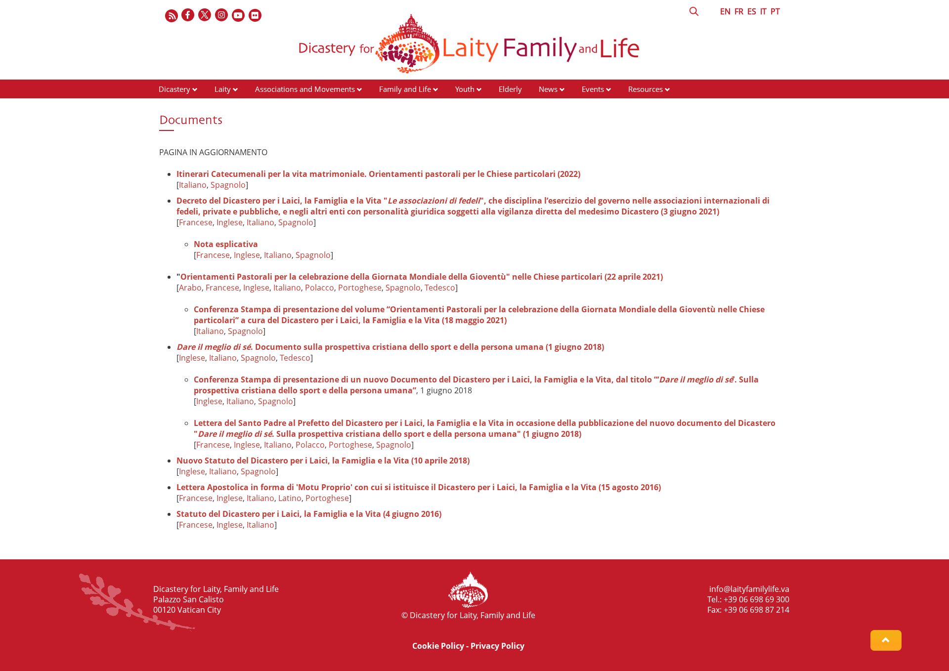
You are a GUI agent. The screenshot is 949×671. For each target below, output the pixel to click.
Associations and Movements (305, 89)
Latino (290, 498)
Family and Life (405, 89)
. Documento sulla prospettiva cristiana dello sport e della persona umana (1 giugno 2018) (390, 346)
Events (593, 89)
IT (763, 11)
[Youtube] (239, 15)
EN (725, 11)
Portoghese (360, 287)
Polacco (319, 287)
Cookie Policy (438, 645)
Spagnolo (228, 184)
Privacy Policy (497, 645)
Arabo (190, 287)
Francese (196, 222)
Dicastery (174, 89)
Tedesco (440, 287)
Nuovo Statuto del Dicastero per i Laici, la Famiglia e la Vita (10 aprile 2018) (323, 460)
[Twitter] (205, 15)
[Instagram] (222, 15)
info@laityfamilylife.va (749, 589)
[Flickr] (255, 15)
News (548, 89)
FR (738, 11)
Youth (464, 89)
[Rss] (171, 15)
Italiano (193, 184)
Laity (223, 89)
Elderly (510, 89)
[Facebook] (188, 15)
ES (751, 11)
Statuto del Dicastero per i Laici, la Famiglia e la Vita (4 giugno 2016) (308, 513)
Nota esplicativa (226, 244)
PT (775, 11)
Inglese (229, 222)
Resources (645, 89)
